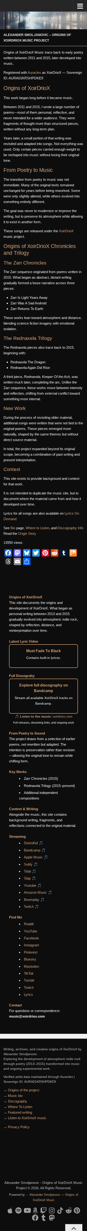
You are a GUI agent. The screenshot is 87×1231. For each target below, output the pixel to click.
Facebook (31, 938)
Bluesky (30, 959)
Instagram (31, 945)
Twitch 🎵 (31, 907)
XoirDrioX (66, 231)
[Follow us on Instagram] (52, 1210)
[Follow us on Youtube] (27, 1210)
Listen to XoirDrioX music (27, 1118)
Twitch (29, 987)
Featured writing (20, 1112)
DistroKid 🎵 (33, 843)
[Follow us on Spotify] (18, 1210)
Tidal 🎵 (30, 871)
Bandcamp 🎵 (35, 850)
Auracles (34, 72)
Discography (17, 1101)
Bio (12, 528)
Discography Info (70, 528)
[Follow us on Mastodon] (52, 1218)
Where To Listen (20, 1107)
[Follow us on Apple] (10, 1210)
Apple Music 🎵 (36, 857)
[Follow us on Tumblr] (43, 1218)
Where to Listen (37, 528)
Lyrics (28, 994)
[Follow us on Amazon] (35, 1210)
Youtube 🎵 (33, 885)
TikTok (29, 973)
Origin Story (27, 533)
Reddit (29, 924)
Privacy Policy (19, 1127)
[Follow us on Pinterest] (77, 1210)
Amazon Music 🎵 (38, 892)
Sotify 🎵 (31, 864)
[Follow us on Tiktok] (60, 1210)
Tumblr (29, 980)
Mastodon (31, 966)
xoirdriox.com (62, 716)
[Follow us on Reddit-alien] (68, 1210)
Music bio (15, 1096)
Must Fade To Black (43, 651)
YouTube (30, 931)
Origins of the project (23, 1090)
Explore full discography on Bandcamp (43, 688)
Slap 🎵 (30, 878)
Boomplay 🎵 (34, 900)
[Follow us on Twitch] (43, 1210)
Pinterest (30, 952)
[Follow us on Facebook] (35, 1218)
